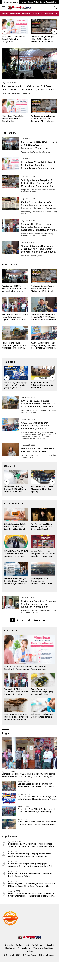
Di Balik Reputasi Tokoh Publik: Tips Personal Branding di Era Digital (15, 526)
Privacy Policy (24, 948)
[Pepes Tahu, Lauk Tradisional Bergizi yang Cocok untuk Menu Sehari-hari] (43, 680)
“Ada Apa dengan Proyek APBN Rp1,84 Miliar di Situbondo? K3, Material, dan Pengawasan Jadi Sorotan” (14, 39)
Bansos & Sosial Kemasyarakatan (33, 255)
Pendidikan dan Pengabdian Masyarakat (17, 93)
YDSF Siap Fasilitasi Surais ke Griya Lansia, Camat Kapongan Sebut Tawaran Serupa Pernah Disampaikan (37, 823)
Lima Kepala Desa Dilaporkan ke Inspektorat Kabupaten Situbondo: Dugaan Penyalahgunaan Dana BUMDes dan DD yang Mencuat (41, 581)
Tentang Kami (22, 945)
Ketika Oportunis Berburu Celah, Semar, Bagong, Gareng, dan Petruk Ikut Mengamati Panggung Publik (42, 39)
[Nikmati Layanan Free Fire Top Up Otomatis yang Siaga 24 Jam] (43, 373)
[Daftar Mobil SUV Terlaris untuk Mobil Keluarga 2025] (43, 477)
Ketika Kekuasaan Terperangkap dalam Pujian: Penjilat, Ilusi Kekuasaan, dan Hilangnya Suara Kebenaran (29, 854)
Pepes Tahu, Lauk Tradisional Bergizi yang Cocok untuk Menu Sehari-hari (42, 692)
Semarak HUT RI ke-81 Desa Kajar (33, 235)
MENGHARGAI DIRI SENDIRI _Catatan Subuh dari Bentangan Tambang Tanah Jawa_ (16, 554)
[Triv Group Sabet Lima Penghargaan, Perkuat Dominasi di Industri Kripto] (43, 514)
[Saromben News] (18, 7)
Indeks (30, 951)
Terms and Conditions (43, 948)
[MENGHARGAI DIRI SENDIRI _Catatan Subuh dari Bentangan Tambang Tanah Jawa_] (16, 542)
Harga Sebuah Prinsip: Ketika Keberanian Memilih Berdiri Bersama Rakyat (30, 874)
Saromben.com (48, 955)
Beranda (9, 945)
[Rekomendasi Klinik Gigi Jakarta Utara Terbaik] (43, 705)
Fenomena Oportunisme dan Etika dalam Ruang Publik (39, 213)
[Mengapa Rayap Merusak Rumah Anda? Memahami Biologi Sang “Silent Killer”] (16, 705)
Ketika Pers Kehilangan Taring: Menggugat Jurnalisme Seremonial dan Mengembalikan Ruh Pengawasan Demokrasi (30, 864)
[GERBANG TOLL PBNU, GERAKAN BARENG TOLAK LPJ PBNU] (10, 450)
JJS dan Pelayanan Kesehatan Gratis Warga (37, 233)
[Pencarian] (55, 7)
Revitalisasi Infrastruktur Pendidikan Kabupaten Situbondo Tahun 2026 (38, 611)
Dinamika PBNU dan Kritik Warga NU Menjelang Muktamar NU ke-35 (38, 456)
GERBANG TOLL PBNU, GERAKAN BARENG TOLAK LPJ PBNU (37, 450)
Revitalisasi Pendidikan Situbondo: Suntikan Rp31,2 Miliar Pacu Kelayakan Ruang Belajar (39, 604)
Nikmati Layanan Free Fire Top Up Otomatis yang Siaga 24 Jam (41, 385)
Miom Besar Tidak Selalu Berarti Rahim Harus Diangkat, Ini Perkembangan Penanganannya (13, 118)
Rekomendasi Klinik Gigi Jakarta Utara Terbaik (42, 715)
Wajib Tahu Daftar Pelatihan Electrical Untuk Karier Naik (15, 385)
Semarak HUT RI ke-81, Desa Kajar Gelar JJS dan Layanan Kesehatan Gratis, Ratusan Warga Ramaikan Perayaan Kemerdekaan (39, 230)
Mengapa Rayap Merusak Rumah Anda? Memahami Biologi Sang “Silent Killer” (16, 716)
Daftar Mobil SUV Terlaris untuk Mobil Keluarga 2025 (42, 489)
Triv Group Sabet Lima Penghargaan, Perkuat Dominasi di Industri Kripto (41, 526)
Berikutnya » (40, 619)
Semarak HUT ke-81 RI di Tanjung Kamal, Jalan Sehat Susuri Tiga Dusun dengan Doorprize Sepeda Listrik (36, 810)
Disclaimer (10, 948)
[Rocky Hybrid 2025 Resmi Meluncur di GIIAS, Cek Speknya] (16, 477)
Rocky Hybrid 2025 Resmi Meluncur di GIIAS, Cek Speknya (15, 489)
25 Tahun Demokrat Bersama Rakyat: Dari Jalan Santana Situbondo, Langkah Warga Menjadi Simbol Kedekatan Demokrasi (37, 797)
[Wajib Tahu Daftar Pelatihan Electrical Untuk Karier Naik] (16, 373)
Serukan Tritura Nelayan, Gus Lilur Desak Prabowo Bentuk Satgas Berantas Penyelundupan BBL (15, 581)
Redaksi (50, 945)
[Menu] (4, 7)
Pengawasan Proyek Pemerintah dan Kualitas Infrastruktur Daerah (38, 191)
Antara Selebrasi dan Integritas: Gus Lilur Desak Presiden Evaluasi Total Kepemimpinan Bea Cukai (43, 554)
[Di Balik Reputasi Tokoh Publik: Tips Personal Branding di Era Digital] (16, 514)
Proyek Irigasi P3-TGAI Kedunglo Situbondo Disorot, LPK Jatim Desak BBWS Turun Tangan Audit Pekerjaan (31, 884)
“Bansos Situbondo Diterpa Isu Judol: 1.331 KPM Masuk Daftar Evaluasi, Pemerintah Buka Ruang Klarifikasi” (38, 250)
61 (29, 619)
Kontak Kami (37, 945)
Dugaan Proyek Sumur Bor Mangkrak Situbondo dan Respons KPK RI (38, 411)
